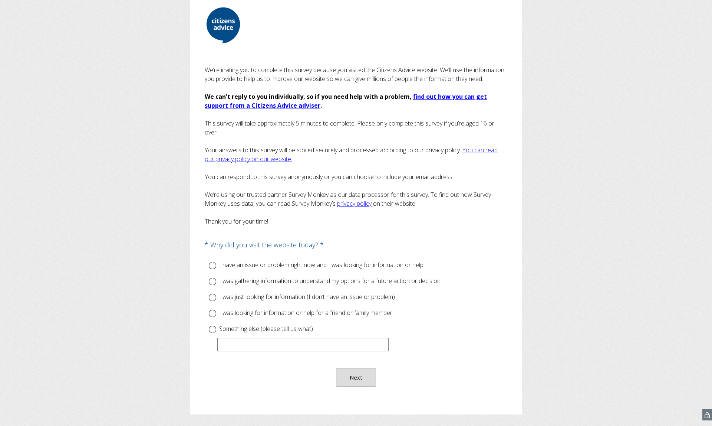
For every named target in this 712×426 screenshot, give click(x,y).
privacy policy (354, 203)
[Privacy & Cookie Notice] (707, 415)
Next (356, 377)
